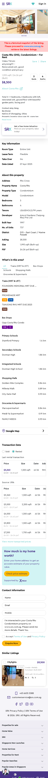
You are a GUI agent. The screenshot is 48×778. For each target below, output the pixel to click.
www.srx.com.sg (32, 46)
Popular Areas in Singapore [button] (14, 767)
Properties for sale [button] (10, 725)
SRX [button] (3, 737)
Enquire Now (11, 643)
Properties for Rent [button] (10, 755)
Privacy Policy (38, 636)
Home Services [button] (8, 749)
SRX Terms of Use (34, 711)
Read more (6, 120)
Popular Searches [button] (9, 761)
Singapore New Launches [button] (13, 743)
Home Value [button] (7, 731)
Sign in (42, 4)
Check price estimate (16, 574)
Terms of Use (20, 636)
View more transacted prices (16, 542)
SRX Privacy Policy (14, 711)
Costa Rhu (25, 186)
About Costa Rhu (10, 89)
